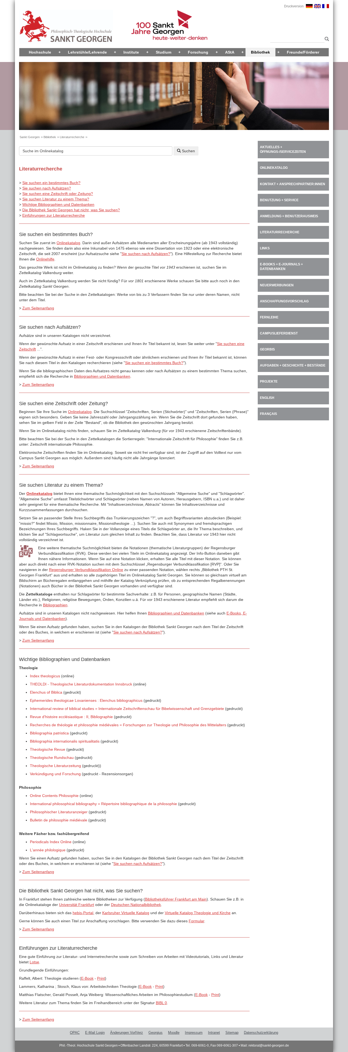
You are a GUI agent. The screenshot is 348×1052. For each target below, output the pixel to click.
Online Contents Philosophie (54, 795)
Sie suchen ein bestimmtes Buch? (51, 183)
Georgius (155, 1033)
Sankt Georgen (30, 137)
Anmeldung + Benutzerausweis (289, 216)
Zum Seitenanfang (38, 308)
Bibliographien (55, 605)
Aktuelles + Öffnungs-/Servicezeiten (283, 149)
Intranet (214, 1033)
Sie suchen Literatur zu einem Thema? (55, 199)
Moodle (173, 1033)
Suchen (188, 151)
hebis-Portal (83, 913)
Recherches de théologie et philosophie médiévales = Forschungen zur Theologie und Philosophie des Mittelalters (128, 725)
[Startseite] (66, 26)
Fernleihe (269, 317)
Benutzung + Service (279, 200)
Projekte (269, 381)
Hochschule (40, 52)
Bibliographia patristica (49, 733)
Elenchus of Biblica (46, 692)
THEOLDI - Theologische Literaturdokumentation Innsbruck (81, 684)
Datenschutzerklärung (261, 1033)
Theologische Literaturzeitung (55, 766)
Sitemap (231, 1033)
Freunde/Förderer (303, 52)
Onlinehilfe (45, 259)
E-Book (87, 978)
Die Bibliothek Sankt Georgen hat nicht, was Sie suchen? (71, 210)
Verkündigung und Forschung (55, 774)
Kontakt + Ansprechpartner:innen (292, 184)
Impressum (194, 1033)
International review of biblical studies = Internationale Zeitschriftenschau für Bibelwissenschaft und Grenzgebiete (127, 708)
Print (101, 978)
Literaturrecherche (72, 137)
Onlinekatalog (68, 243)
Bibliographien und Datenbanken (102, 376)
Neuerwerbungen (277, 285)
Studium (163, 52)
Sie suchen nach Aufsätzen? (46, 188)
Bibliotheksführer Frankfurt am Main (176, 899)
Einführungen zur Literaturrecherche (53, 215)
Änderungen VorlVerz (126, 1033)
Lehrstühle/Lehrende (87, 52)
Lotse (34, 962)
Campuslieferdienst (279, 333)
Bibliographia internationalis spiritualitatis (65, 741)
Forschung (198, 52)
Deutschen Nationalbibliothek (136, 904)
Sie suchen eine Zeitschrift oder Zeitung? (57, 193)
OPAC (75, 1033)
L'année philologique (48, 850)
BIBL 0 (161, 1003)
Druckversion (294, 6)
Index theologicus (45, 676)
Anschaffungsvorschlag (284, 301)
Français (268, 414)
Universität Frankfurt (76, 904)
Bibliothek (260, 52)
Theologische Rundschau (52, 757)
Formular (196, 921)
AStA (229, 52)
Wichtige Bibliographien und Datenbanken (58, 204)
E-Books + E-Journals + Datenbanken (281, 266)
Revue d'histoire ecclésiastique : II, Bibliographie (71, 717)
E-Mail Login (95, 1033)
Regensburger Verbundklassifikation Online (86, 569)
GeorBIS (267, 349)
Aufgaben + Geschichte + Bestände (292, 365)
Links (265, 248)
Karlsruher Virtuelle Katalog (125, 913)
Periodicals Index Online (51, 842)
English (267, 398)
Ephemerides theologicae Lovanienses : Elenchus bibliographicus (86, 700)
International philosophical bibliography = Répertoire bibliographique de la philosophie (103, 804)
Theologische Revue (47, 749)
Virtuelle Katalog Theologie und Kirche (198, 913)
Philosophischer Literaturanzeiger (59, 812)
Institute (131, 52)
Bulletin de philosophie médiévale (58, 820)
